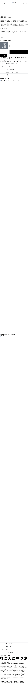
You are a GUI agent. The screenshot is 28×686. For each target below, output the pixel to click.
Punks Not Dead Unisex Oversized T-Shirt (7, 334)
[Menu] (1, 3)
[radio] (12, 46)
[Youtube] (17, 658)
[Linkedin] (13, 658)
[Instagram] (5, 658)
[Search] (4, 3)
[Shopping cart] (26, 3)
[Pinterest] (25, 658)
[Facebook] (1, 658)
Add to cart (19, 52)
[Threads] (21, 658)
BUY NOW (4, 55)
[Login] (23, 3)
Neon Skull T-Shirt (3, 590)
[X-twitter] (9, 658)
